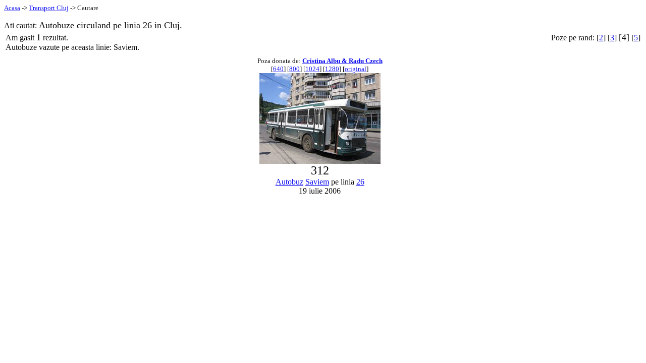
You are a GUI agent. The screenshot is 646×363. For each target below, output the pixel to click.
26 (360, 181)
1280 (332, 69)
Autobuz (289, 181)
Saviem (317, 181)
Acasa (12, 8)
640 (278, 69)
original (355, 69)
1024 (312, 69)
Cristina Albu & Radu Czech (342, 61)
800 (294, 69)
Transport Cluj (49, 8)
